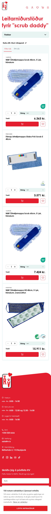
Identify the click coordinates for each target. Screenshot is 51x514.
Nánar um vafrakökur (20, 502)
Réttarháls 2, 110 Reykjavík (14, 450)
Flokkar (7, 34)
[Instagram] (7, 457)
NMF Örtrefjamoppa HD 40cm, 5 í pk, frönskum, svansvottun (22, 291)
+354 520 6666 (8, 433)
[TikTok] (19, 457)
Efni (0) (16, 49)
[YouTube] (15, 457)
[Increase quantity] (15, 113)
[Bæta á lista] (43, 124)
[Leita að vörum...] (27, 7)
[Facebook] (3, 457)
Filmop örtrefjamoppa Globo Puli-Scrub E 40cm (24, 137)
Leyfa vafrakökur (25, 508)
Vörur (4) (7, 49)
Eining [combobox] (24, 113)
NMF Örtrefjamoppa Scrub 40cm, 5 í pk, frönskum (23, 61)
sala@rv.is (6, 441)
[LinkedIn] (11, 457)
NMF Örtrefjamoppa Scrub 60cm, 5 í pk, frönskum (23, 214)
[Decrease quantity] (7, 113)
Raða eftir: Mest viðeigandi (13, 43)
